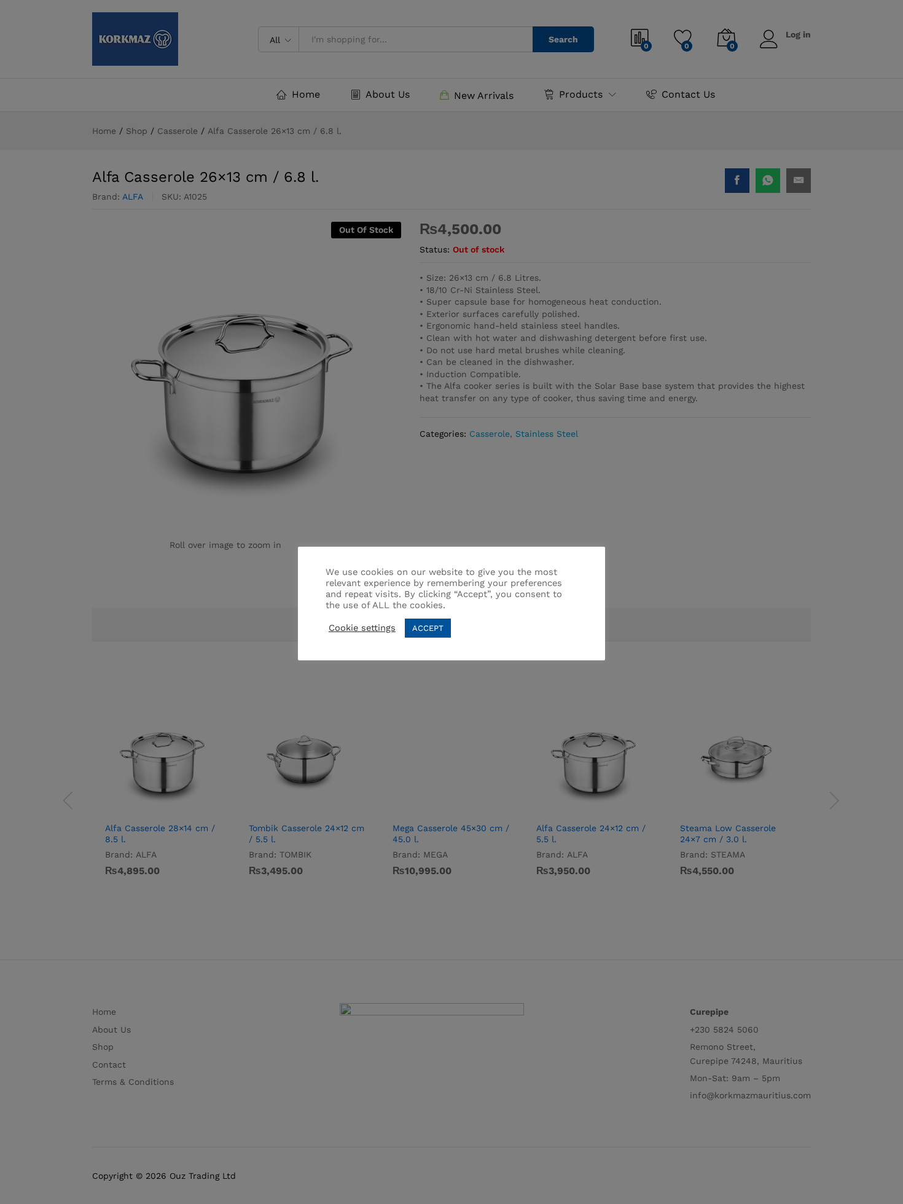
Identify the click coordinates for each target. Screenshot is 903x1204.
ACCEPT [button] (428, 628)
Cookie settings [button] (362, 627)
